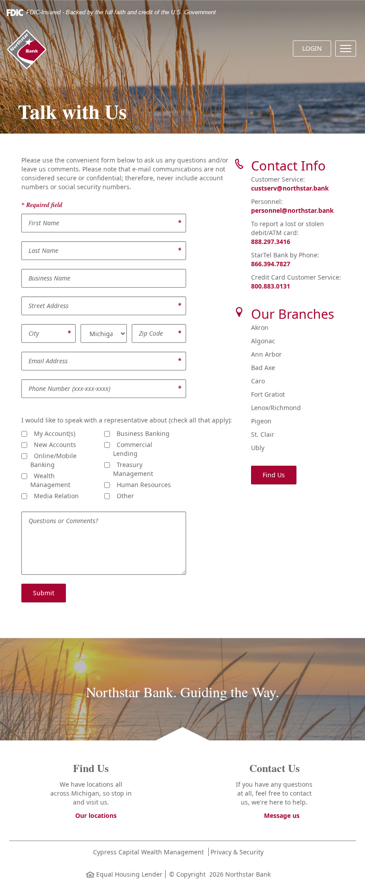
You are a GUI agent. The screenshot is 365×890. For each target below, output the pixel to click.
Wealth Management (50, 480)
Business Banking (141, 433)
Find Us (274, 475)
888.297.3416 (270, 241)
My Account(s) (52, 433)
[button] (345, 49)
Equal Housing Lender (128, 874)
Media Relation (54, 496)
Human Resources (142, 484)
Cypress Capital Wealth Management (148, 852)
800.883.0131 (270, 286)
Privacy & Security (237, 852)
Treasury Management (133, 469)
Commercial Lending (132, 449)
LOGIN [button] (312, 48)
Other (123, 496)
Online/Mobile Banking (53, 460)
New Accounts (53, 444)
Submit (43, 593)
